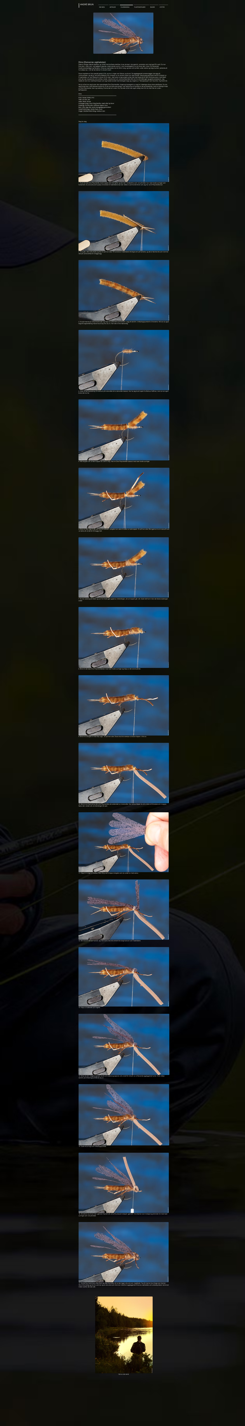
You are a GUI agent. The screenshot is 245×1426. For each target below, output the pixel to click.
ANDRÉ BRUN (87, 4)
